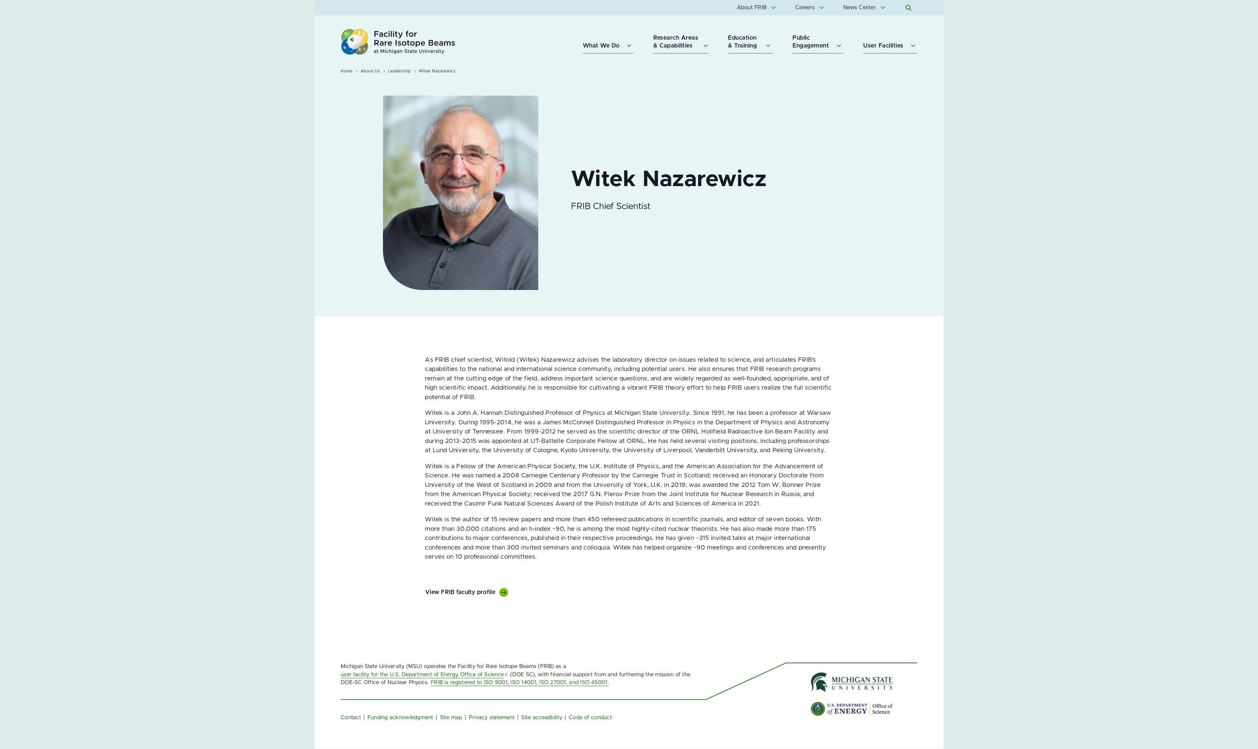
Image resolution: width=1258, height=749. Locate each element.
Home (347, 71)
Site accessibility (541, 717)
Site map (451, 717)
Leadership (399, 71)
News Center (859, 7)
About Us (370, 71)
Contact (351, 717)
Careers (805, 7)
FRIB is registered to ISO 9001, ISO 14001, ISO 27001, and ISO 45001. (520, 682)
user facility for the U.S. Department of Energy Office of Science (422, 674)
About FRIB (752, 7)
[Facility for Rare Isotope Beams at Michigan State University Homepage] (398, 42)
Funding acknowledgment (400, 717)
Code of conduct (590, 717)
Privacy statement (492, 717)
